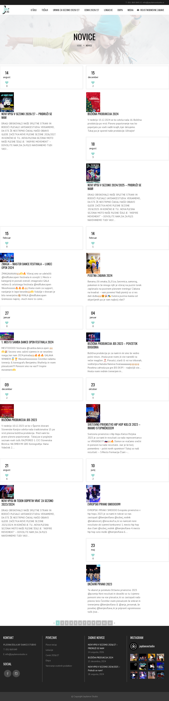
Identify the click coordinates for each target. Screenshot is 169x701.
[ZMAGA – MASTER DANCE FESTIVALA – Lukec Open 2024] (7, 257)
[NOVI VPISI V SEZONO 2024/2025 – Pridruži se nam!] (93, 173)
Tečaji (45, 10)
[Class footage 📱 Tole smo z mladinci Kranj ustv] (151, 675)
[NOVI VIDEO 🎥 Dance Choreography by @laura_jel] (133, 666)
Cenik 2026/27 (91, 10)
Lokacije (108, 10)
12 (110, 622)
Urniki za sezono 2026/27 (66, 10)
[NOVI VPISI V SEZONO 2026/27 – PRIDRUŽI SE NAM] (7, 102)
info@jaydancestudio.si (153, 2)
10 (98, 622)
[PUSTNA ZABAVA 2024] (93, 263)
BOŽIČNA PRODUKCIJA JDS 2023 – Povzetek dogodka (112, 345)
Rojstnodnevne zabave (152, 10)
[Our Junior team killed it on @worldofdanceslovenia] (160, 675)
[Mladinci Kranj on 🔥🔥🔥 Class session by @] (160, 657)
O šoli (34, 10)
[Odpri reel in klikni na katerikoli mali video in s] (133, 657)
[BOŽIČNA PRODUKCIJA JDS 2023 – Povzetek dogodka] (93, 337)
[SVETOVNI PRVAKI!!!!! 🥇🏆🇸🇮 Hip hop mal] (142, 675)
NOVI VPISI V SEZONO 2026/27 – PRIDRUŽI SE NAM (26, 116)
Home (79, 45)
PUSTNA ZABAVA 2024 (100, 275)
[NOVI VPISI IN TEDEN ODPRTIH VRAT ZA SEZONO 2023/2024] (7, 492)
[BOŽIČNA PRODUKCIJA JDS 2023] (7, 411)
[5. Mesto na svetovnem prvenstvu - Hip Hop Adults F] (160, 666)
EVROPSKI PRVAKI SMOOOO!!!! (104, 504)
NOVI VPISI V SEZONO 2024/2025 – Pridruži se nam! (114, 187)
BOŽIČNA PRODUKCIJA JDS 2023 (19, 420)
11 (104, 622)
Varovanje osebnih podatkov (59, 665)
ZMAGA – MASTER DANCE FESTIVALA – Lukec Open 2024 (26, 266)
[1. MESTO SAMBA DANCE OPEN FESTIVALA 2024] (7, 336)
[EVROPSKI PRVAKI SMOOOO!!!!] (93, 493)
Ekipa (120, 10)
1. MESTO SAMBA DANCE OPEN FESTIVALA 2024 (27, 342)
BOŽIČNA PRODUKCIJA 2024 (103, 114)
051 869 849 (133, 2)
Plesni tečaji (51, 644)
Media (130, 10)
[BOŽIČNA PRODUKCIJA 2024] (93, 102)
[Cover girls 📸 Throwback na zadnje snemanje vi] (142, 657)
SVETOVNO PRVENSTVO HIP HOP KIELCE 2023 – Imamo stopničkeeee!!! (114, 426)
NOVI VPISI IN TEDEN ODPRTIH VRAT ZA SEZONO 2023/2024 (27, 502)
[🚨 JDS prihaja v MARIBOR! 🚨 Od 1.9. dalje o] (142, 666)
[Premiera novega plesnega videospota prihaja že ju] (151, 666)
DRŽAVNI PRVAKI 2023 (100, 584)
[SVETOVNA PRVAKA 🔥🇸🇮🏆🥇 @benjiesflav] (133, 675)
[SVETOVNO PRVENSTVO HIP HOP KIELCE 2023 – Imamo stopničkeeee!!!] (93, 413)
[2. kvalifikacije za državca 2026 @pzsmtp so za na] (151, 657)
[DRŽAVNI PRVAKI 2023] (93, 573)
